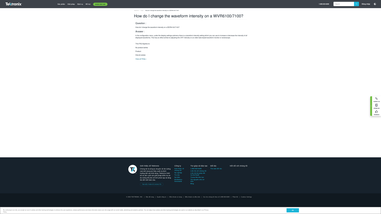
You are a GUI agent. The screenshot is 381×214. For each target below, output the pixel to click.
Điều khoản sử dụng (175, 197)
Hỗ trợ (88, 4)
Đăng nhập (366, 4)
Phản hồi (235, 197)
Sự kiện (177, 177)
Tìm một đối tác (216, 168)
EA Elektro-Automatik (178, 180)
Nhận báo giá (100, 4)
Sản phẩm (61, 4)
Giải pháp (71, 4)
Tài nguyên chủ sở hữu (197, 180)
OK (293, 210)
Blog (192, 183)
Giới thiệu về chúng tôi (179, 169)
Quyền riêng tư (161, 197)
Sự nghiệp (178, 172)
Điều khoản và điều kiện (192, 197)
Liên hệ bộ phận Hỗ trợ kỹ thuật (197, 174)
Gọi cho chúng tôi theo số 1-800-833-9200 (216, 197)
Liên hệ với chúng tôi (198, 171)
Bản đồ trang (150, 197)
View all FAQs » (141, 59)
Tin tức (177, 175)
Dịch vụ (80, 4)
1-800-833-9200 (324, 4)
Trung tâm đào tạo (197, 177)
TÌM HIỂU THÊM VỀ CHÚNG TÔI (151, 184)
